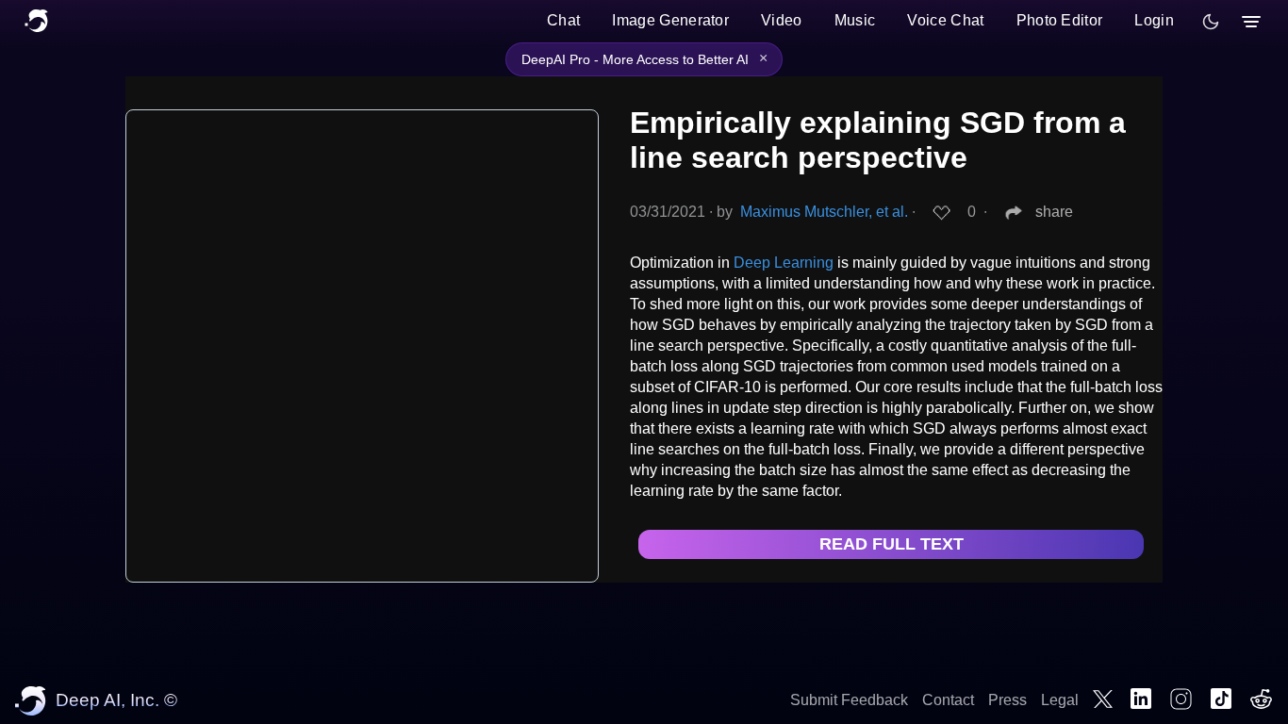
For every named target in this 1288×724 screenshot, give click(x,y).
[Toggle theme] (1211, 22)
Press (1007, 700)
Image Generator (670, 20)
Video (781, 20)
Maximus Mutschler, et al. (824, 212)
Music (855, 20)
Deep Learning (784, 263)
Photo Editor (1059, 20)
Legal (1060, 700)
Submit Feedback (849, 700)
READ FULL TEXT (891, 544)
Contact (948, 700)
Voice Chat (945, 20)
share (1054, 212)
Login (1154, 20)
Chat (563, 20)
